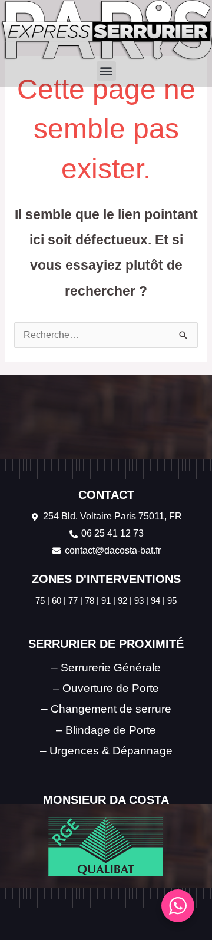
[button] (106, 71)
